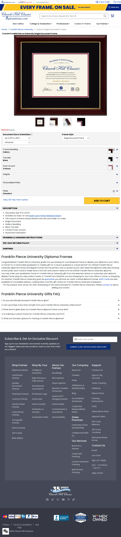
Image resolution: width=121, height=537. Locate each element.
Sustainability (58, 417)
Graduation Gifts (40, 417)
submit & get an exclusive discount (88, 347)
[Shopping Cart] (112, 16)
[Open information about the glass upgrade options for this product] (114, 191)
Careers (76, 375)
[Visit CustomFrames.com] (42, 1)
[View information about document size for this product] (31, 134)
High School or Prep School (39, 379)
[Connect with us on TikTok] (53, 499)
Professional (62, 23)
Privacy (6, 524)
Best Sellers (17, 438)
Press (74, 380)
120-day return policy (16, 243)
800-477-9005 (99, 460)
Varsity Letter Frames (18, 405)
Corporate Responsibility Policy (78, 409)
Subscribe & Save (100, 411)
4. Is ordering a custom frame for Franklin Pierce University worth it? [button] (33, 314)
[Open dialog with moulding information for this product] (114, 150)
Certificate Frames (17, 376)
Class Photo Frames (18, 413)
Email (94, 450)
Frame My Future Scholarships (80, 426)
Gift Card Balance (96, 423)
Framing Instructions (97, 400)
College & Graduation (40, 23)
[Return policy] (80, 517)
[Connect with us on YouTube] (63, 499)
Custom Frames (19, 399)
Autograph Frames (17, 421)
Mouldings (57, 373)
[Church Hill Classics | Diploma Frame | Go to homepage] (16, 16)
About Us (76, 370)
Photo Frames (18, 428)
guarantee (50, 279)
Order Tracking (99, 383)
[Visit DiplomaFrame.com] (8, 1)
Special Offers (98, 416)
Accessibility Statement (78, 400)
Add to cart (102, 200)
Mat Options (58, 378)
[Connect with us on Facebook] (47, 499)
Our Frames (101, 23)
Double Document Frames (17, 386)
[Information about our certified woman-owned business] (100, 517)
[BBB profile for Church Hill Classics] (61, 517)
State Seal (37, 399)
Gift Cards (17, 433)
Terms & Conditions (22, 524)
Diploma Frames (20, 370)
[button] (117, 2)
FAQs (94, 406)
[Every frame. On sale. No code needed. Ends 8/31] (60, 7)
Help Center (97, 473)
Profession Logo (39, 394)
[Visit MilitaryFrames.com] (25, 1)
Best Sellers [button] (18, 23)
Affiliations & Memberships (78, 387)
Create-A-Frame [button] (82, 23)
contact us (107, 284)
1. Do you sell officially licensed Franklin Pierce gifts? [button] (25, 300)
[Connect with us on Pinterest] (68, 499)
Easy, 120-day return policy (15, 199)
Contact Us (97, 370)
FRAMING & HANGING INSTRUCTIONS (22, 237)
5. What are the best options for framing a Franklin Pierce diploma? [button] (32, 318)
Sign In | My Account (97, 376)
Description (10, 208)
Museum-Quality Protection (60, 389)
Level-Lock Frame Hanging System (45, 215)
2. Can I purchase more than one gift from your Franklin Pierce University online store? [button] (41, 305)
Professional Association (38, 387)
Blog (74, 393)
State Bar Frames (20, 394)
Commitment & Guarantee (59, 410)
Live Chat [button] (96, 455)
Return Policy (98, 393)
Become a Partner (77, 447)
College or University (37, 371)
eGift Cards (104, 279)
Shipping (8, 248)
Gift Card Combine (96, 431)
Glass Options (59, 383)
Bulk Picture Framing (77, 471)
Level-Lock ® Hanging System (60, 397)
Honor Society (38, 404)
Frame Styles (58, 404)
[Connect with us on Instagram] (58, 499)
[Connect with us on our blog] (74, 499)
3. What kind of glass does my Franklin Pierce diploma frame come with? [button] (34, 309)
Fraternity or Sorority (38, 410)
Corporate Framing (77, 455)
